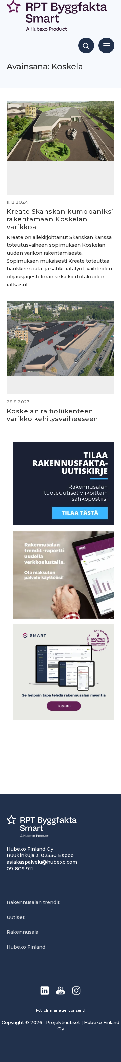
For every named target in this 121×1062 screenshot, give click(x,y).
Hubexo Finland (26, 947)
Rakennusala (22, 932)
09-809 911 (20, 869)
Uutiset (16, 917)
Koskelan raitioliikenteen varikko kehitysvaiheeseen (52, 415)
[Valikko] (106, 45)
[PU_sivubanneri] (63, 617)
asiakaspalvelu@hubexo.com (42, 862)
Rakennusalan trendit (33, 902)
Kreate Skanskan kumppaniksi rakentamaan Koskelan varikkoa (60, 219)
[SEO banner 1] (63, 718)
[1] (63, 523)
